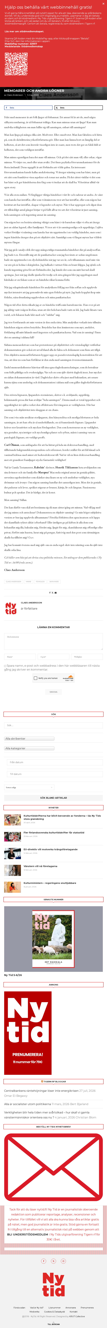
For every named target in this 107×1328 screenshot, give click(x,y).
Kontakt (73, 1311)
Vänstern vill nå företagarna (40, 866)
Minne (28, 582)
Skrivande (54, 582)
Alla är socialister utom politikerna (27, 1104)
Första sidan (19, 1307)
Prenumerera (87, 1307)
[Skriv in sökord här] (53, 725)
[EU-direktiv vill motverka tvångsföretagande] (12, 853)
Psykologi (40, 582)
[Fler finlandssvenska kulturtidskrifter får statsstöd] (12, 836)
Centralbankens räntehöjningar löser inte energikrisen (41, 1090)
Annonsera (70, 1307)
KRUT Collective (77, 1316)
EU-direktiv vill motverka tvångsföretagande (51, 849)
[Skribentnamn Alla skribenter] (53, 738)
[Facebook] (43, 1261)
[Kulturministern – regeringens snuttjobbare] (12, 887)
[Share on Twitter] (53, 592)
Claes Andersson (15, 95)
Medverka (34, 1311)
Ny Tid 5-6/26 (13, 975)
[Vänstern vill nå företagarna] (12, 870)
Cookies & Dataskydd (54, 1311)
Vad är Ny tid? (37, 1307)
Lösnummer (54, 1307)
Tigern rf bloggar (55, 1081)
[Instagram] (63, 1261)
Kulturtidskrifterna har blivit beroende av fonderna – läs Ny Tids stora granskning (62, 817)
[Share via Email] (56, 592)
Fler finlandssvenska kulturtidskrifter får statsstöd (54, 832)
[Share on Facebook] (49, 592)
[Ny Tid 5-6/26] (53, 939)
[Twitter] (53, 1261)
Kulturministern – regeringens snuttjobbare (50, 883)
